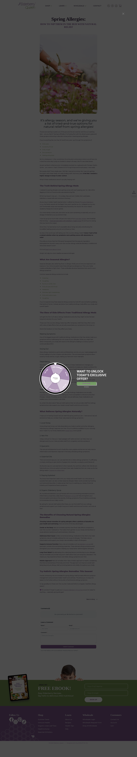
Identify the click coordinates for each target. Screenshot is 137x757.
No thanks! (86, 386)
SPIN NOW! (86, 383)
